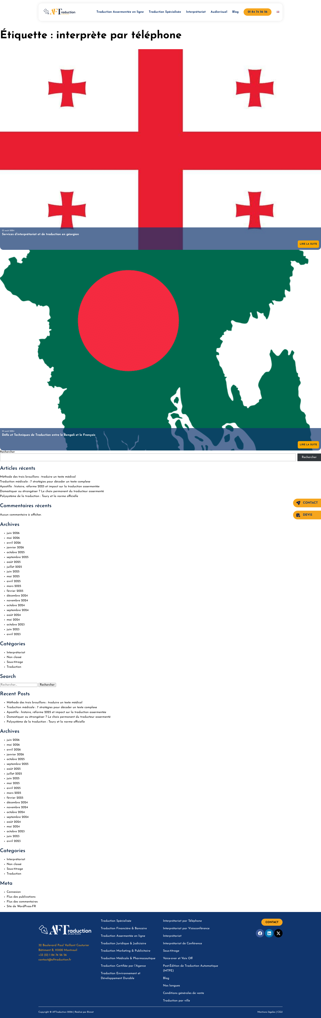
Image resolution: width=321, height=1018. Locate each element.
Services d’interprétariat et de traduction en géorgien (40, 234)
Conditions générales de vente (183, 993)
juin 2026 (13, 533)
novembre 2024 (17, 600)
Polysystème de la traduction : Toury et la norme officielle (39, 496)
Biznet (90, 1012)
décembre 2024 (17, 595)
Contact (310, 502)
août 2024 (14, 615)
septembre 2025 (17, 557)
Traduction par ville (176, 1000)
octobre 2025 (16, 552)
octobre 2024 (16, 605)
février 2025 (15, 591)
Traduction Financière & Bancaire (124, 928)
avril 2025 (14, 581)
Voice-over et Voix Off (178, 958)
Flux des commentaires (22, 901)
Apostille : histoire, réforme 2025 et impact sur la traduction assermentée (49, 486)
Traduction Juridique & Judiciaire (123, 943)
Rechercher (7, 451)
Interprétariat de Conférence (182, 943)
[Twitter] (278, 933)
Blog (235, 12)
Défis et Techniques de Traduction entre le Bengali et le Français (48, 435)
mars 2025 (14, 586)
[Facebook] (260, 933)
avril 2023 (14, 634)
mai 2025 (13, 576)
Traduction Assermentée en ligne (120, 12)
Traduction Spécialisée (165, 12)
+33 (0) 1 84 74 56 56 (52, 955)
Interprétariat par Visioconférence (186, 928)
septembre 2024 (18, 610)
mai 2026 (13, 538)
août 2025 (14, 562)
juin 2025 (13, 571)
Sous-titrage (15, 662)
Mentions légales (266, 1012)
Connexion (14, 892)
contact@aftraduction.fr (54, 959)
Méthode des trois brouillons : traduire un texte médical (38, 476)
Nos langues (171, 985)
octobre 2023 (16, 624)
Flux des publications (21, 896)
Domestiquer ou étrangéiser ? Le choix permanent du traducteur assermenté (52, 491)
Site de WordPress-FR (21, 906)
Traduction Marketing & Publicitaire (125, 950)
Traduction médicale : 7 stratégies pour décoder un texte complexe (45, 481)
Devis (307, 515)
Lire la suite (308, 244)
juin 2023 (13, 629)
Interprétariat (196, 12)
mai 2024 (13, 619)
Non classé (14, 657)
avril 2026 (14, 542)
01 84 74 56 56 (257, 12)
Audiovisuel (219, 12)
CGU (280, 1012)
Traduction (14, 667)
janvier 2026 (15, 547)
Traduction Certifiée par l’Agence (123, 966)
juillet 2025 (14, 567)
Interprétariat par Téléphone (182, 921)
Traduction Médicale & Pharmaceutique (128, 958)
